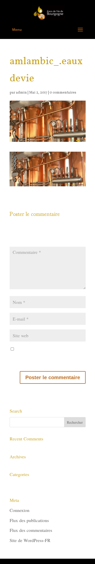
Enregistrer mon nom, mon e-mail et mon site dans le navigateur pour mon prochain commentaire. (46, 356)
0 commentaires (63, 92)
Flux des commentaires (31, 530)
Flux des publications (29, 520)
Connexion (19, 510)
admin (21, 92)
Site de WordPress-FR (30, 540)
